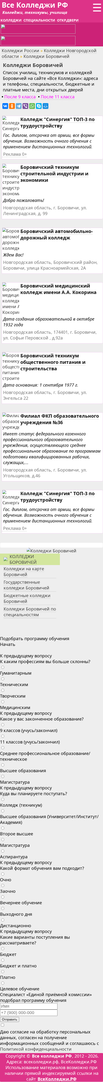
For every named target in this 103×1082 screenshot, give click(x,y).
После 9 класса (20, 97)
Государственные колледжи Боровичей (26, 585)
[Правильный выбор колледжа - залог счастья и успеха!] (51, 551)
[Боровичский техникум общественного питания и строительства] (18, 378)
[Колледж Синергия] (12, 129)
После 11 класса (57, 97)
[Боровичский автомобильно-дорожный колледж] (18, 248)
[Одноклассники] (12, 106)
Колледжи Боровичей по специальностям (30, 611)
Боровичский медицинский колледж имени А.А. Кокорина (58, 289)
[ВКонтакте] (5, 106)
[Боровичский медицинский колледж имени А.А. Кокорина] (17, 312)
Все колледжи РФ (52, 1056)
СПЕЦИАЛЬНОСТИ (39, 20)
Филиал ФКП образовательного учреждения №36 (59, 419)
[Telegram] (19, 106)
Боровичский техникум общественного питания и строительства (53, 362)
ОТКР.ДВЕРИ (68, 20)
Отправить (9, 1019)
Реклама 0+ (15, 154)
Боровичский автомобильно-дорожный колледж (56, 234)
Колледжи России (20, 50)
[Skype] (39, 106)
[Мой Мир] (45, 106)
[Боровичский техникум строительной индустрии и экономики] (17, 194)
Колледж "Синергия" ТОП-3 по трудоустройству (57, 122)
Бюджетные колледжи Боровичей (27, 598)
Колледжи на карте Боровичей (24, 571)
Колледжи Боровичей (23, 559)
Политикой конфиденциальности (36, 1049)
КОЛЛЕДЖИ (11, 20)
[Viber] (25, 106)
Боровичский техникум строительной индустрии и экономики (54, 173)
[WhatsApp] (32, 106)
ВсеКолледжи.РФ (57, 1079)
